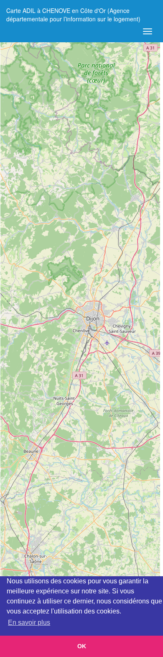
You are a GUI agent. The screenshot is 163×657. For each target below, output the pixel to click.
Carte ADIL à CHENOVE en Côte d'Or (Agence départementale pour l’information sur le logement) (73, 13)
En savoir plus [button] (29, 622)
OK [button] (81, 646)
